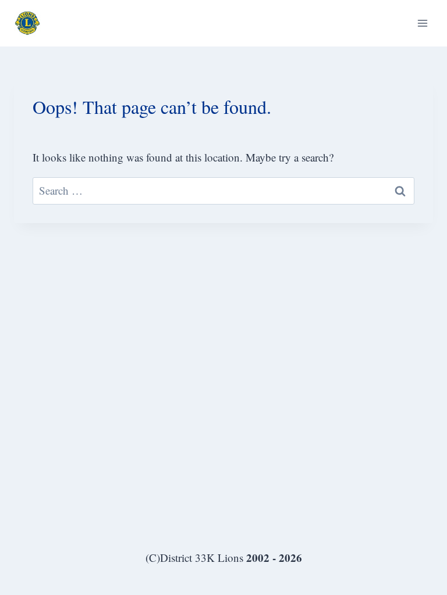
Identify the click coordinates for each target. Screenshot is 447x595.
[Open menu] (422, 23)
